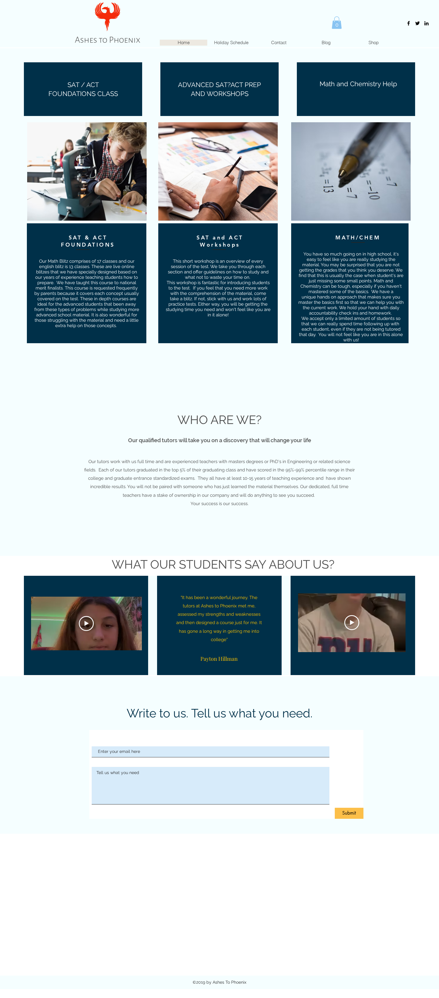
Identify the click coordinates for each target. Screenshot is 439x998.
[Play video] (86, 623)
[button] (336, 22)
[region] (87, 171)
